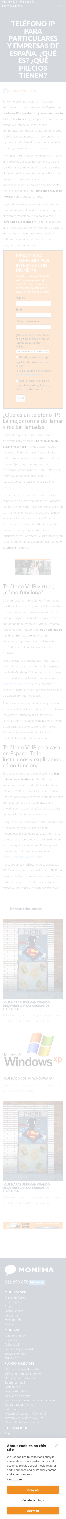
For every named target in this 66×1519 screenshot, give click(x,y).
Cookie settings (33, 1500)
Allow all (33, 1510)
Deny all (33, 1490)
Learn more (14, 1479)
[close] (56, 1445)
